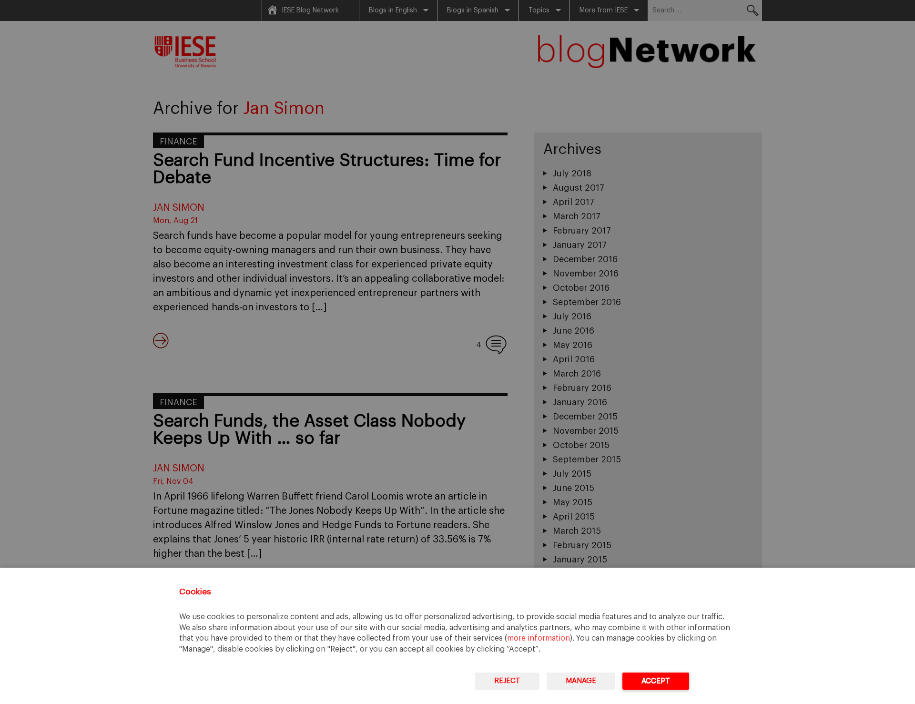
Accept (655, 680)
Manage (581, 680)
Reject (507, 680)
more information (538, 638)
